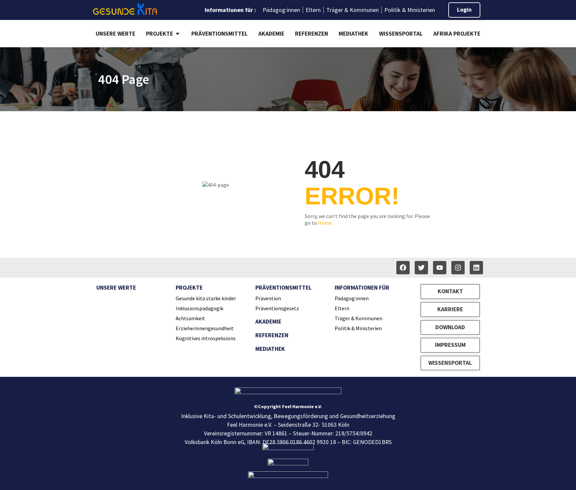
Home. (325, 222)
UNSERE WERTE (116, 287)
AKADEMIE (268, 321)
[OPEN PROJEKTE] (178, 33)
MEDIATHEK (270, 349)
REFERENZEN (271, 335)
